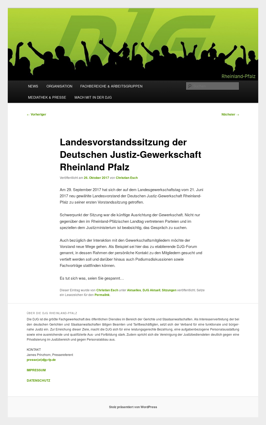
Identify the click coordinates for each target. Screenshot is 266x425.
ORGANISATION (59, 86)
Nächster (230, 114)
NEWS (33, 86)
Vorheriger (36, 114)
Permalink (102, 294)
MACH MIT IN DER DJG (93, 97)
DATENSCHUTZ (38, 380)
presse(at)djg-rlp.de (41, 359)
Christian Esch (127, 177)
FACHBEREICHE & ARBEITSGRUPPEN (111, 86)
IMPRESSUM (36, 370)
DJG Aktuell (151, 290)
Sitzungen (169, 290)
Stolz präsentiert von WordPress (133, 406)
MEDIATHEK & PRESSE (47, 97)
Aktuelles (134, 290)
